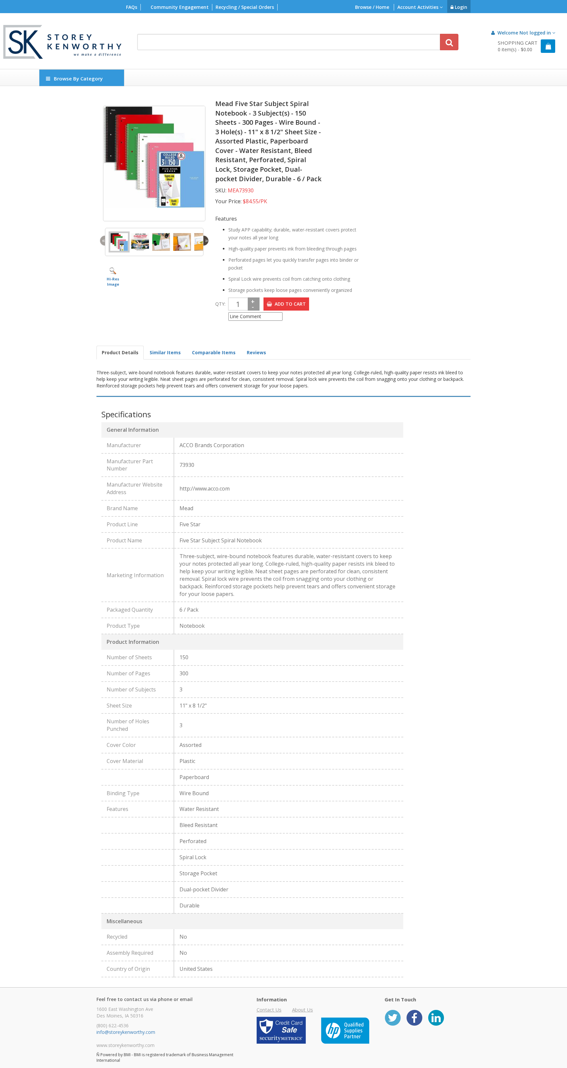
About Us (302, 1009)
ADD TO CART (289, 304)
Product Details (120, 352)
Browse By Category (78, 78)
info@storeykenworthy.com (125, 1032)
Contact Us (269, 1009)
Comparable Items (214, 352)
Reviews (256, 352)
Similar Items (165, 352)
